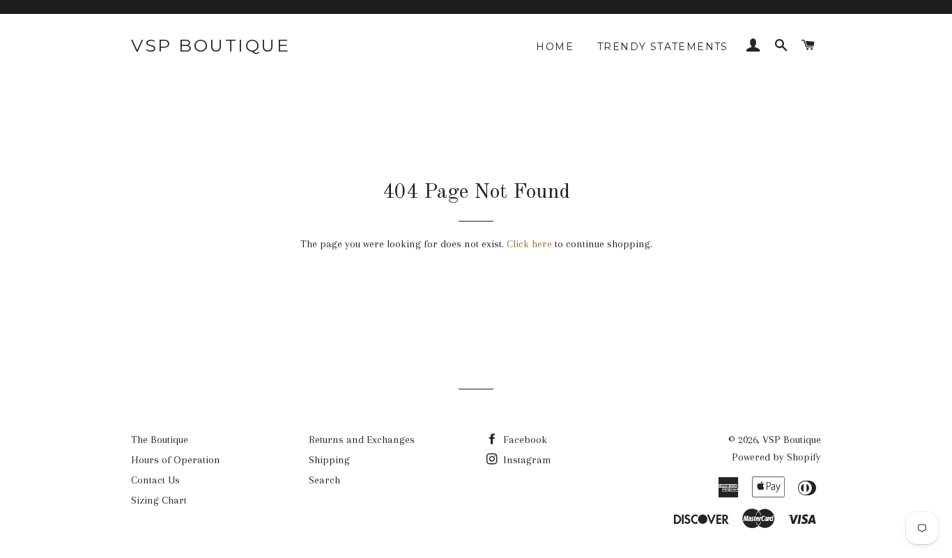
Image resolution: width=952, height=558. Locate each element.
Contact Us (155, 480)
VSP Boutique (210, 45)
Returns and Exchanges (362, 439)
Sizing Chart (159, 500)
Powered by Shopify (776, 457)
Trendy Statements (662, 46)
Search (324, 480)
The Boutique (159, 439)
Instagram (525, 460)
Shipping (329, 460)
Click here (529, 244)
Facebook (523, 439)
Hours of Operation (175, 460)
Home (555, 46)
